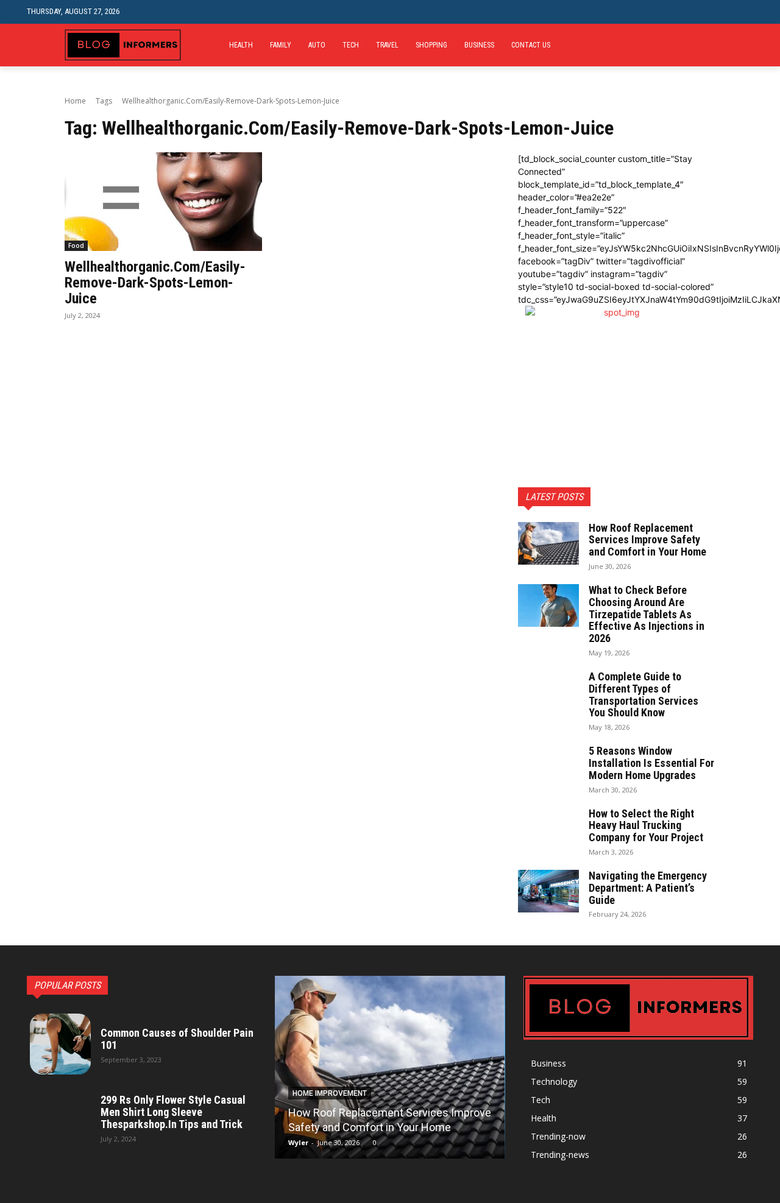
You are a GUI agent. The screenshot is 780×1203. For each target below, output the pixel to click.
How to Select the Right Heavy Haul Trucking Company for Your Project (646, 825)
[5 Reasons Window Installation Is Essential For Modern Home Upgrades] (548, 766)
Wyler (298, 1142)
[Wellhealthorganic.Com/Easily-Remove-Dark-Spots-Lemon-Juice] (163, 201)
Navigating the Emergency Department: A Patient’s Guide (648, 887)
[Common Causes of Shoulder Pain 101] (60, 1044)
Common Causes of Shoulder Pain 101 (177, 1038)
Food (76, 245)
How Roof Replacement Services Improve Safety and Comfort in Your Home (647, 540)
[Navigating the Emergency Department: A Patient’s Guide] (548, 891)
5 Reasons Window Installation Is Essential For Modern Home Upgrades (651, 762)
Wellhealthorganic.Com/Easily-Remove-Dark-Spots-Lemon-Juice (155, 283)
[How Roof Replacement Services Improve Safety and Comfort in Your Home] (548, 543)
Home (75, 101)
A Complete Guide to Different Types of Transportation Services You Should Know (643, 694)
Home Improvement (329, 1093)
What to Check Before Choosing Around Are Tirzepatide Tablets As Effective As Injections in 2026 (646, 614)
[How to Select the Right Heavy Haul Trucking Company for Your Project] (548, 829)
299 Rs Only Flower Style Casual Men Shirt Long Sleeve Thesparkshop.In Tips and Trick (173, 1112)
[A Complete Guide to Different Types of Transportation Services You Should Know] (548, 692)
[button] (743, 11)
